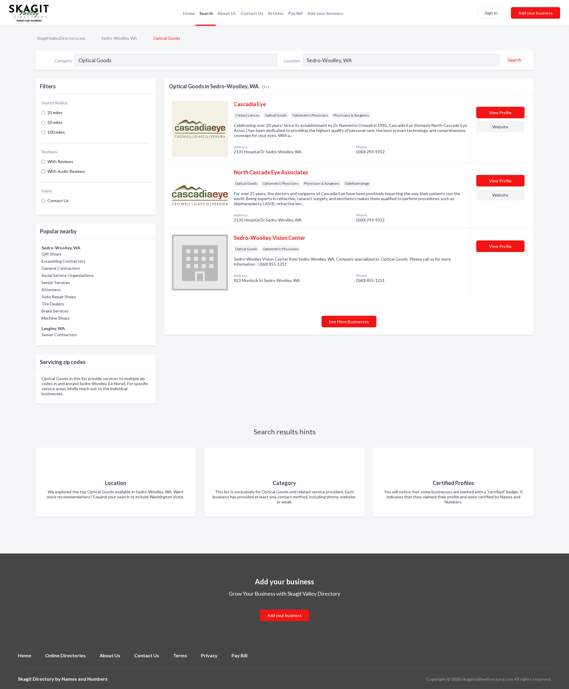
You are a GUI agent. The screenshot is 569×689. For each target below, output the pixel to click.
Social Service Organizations (67, 275)
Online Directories (65, 655)
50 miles (55, 122)
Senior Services (55, 282)
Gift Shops (51, 253)
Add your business (325, 13)
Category (63, 60)
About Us (227, 13)
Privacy (209, 655)
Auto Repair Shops (58, 296)
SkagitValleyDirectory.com (61, 38)
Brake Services (55, 310)
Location (292, 60)
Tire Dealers (52, 303)
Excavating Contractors (63, 261)
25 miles (55, 112)
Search (206, 13)
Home (189, 13)
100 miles (56, 132)
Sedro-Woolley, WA (119, 38)
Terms (180, 655)
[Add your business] (284, 608)
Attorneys (51, 289)
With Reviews (60, 161)
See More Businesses (349, 321)
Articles (276, 13)
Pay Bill (295, 13)
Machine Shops (55, 317)
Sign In (491, 12)
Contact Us (252, 13)
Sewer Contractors (59, 334)
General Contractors (60, 268)
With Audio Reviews (66, 171)
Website (500, 126)
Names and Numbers (85, 679)
